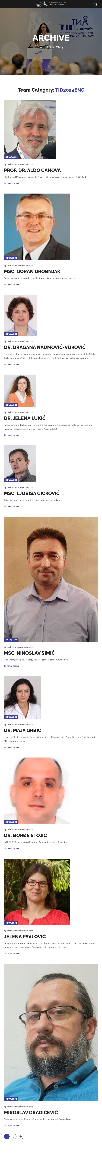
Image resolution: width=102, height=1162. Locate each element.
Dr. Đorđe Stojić (25, 835)
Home (42, 47)
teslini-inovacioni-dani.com (20, 164)
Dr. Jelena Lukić (25, 418)
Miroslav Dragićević (31, 1112)
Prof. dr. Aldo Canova (32, 170)
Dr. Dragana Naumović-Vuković (45, 347)
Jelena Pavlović (25, 936)
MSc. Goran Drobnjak (32, 271)
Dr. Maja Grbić (22, 730)
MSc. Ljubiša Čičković (32, 493)
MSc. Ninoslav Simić (29, 653)
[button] (95, 4)
